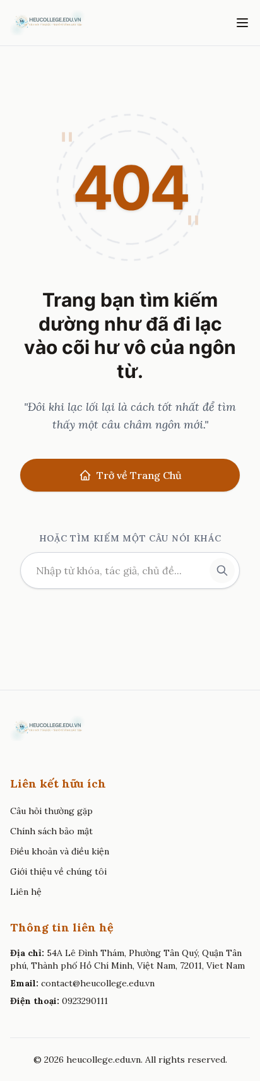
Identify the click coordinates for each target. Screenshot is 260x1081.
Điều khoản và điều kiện (59, 851)
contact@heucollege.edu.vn (98, 983)
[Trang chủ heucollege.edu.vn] (47, 22)
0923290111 (85, 1001)
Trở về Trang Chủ (139, 475)
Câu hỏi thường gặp (51, 811)
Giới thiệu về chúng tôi (58, 871)
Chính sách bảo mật (51, 831)
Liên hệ (26, 891)
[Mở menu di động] (242, 22)
